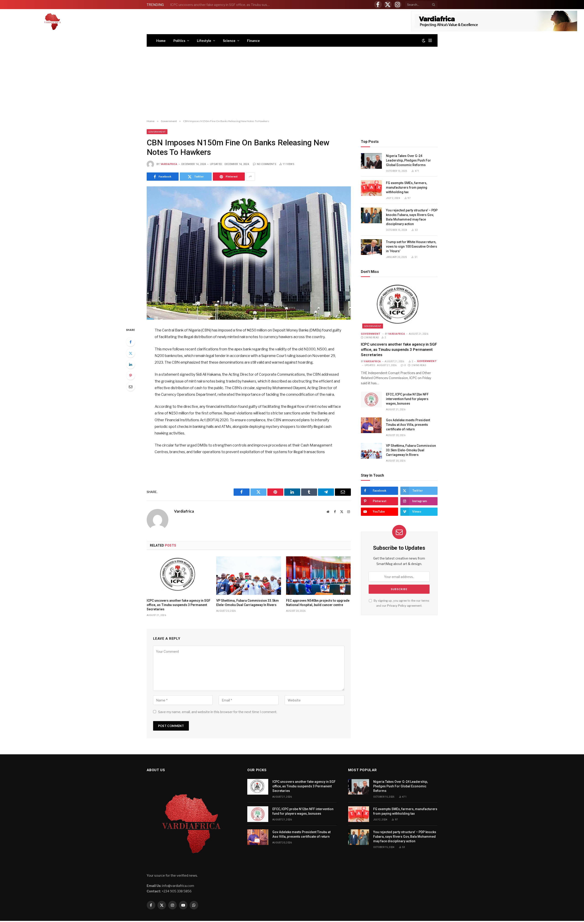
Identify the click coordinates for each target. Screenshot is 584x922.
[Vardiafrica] (52, 21)
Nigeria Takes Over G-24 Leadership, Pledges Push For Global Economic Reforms (408, 160)
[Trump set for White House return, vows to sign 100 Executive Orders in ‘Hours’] (371, 247)
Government (157, 131)
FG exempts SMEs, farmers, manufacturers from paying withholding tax (406, 187)
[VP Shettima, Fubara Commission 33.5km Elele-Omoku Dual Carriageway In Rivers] (248, 575)
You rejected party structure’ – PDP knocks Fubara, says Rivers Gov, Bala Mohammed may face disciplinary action (412, 217)
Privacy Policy (396, 605)
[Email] (130, 386)
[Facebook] (130, 342)
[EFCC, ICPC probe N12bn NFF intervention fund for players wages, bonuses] (371, 399)
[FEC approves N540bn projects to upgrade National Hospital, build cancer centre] (318, 575)
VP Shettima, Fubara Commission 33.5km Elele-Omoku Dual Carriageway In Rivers (247, 603)
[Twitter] (130, 353)
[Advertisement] (292, 83)
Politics (179, 41)
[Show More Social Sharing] (250, 176)
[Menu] (430, 40)
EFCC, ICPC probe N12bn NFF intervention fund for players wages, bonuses (221, 5)
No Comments (266, 164)
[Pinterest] (130, 375)
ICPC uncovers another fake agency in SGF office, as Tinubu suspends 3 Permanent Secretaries (178, 605)
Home (161, 41)
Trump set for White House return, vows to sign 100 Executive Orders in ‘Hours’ (411, 246)
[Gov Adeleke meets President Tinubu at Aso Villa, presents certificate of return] (371, 425)
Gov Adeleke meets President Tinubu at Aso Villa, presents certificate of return (408, 424)
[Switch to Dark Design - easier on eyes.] (423, 40)
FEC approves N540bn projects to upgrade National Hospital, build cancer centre (317, 603)
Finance (253, 41)
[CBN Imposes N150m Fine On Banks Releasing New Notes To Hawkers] (249, 253)
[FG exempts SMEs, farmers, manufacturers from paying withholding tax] (371, 188)
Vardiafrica (169, 164)
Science (229, 41)
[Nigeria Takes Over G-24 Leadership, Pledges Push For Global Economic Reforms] (371, 161)
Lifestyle (204, 41)
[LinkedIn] (130, 364)
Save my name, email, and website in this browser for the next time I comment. (217, 712)
